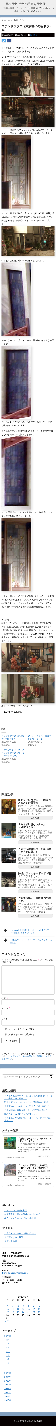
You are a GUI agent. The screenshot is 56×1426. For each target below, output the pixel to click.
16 (39, 1309)
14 (28, 1309)
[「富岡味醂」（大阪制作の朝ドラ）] (8, 904)
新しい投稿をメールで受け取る (19, 1034)
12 (18, 1309)
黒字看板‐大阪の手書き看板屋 (26, 4)
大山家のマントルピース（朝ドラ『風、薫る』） (27, 1106)
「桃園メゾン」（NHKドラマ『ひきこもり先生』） (31, 941)
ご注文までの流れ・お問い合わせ (20, 1233)
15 (34, 1309)
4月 (8, 1355)
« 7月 (7, 1321)
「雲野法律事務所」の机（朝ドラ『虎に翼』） (34, 850)
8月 (8, 1340)
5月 (8, 1351)
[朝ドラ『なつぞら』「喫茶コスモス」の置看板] (8, 806)
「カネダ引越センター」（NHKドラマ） (32, 826)
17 (7, 1312)
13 (23, 1309)
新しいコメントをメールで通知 (19, 1029)
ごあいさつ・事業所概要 (15, 1210)
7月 (8, 1344)
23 (39, 1312)
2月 (8, 1363)
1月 (8, 1367)
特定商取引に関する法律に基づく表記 (22, 1214)
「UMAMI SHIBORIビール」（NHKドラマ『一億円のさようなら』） (29, 931)
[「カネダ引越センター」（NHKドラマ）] (8, 830)
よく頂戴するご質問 (13, 1237)
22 (34, 1312)
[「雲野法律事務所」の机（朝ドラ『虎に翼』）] (8, 855)
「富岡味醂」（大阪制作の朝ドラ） (34, 899)
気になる (34, 35)
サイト (4, 1018)
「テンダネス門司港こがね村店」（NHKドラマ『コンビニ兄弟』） (33, 1166)
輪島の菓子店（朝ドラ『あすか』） (21, 1114)
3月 (8, 1359)
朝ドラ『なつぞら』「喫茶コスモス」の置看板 (34, 801)
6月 (8, 1347)
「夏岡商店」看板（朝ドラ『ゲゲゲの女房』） (26, 1110)
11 (13, 1309)
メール (5, 1008)
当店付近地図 (10, 1241)
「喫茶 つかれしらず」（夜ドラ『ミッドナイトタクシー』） (35, 1139)
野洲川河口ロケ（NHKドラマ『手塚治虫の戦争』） (28, 1102)
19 (18, 1312)
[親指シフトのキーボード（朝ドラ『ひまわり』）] (8, 879)
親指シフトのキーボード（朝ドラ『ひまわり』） (34, 875)
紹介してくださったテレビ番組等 (20, 1218)
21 (28, 1312)
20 (23, 1312)
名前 (4, 998)
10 (7, 1309)
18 (12, 1312)
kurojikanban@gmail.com (15, 1273)
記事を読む (35, 818)
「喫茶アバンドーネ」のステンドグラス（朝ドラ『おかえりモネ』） (12, 753)
